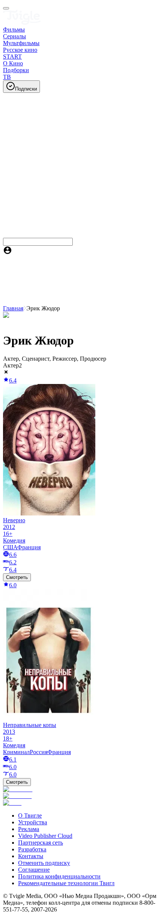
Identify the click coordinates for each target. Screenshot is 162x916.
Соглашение (34, 869)
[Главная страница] (22, 23)
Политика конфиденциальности (59, 876)
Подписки (26, 89)
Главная (13, 308)
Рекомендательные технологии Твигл (66, 883)
